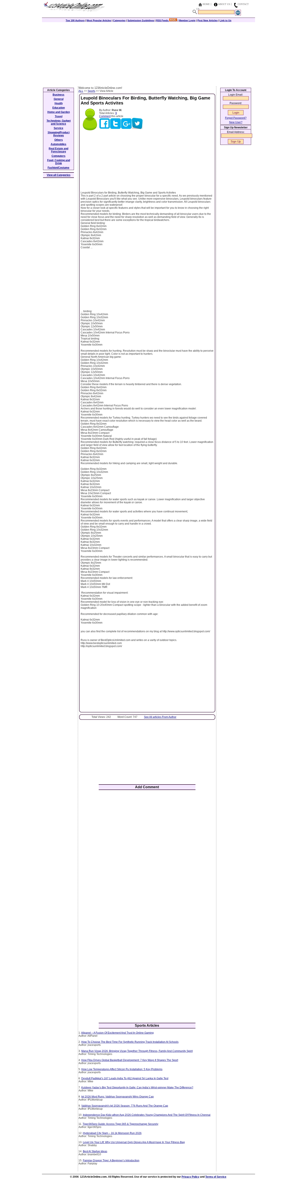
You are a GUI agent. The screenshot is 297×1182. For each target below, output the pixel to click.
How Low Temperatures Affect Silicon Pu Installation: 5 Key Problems (121, 1069)
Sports (91, 91)
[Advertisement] (148, 53)
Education (58, 107)
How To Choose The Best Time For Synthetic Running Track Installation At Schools (130, 1041)
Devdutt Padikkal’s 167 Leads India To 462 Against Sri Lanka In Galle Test (124, 1078)
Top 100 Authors (75, 20)
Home (206, 4)
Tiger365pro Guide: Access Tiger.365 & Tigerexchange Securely (120, 1124)
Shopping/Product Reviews (59, 134)
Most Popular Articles (99, 20)
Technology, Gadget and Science (59, 122)
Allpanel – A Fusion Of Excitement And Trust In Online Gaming (117, 1032)
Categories (119, 20)
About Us (224, 4)
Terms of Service (215, 1176)
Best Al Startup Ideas (95, 1151)
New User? (235, 122)
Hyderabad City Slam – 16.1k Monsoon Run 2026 (112, 1133)
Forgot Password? (236, 117)
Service (58, 128)
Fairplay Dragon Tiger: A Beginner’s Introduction (111, 1160)
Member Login (187, 20)
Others (58, 139)
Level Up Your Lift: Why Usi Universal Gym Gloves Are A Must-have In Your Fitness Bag (134, 1142)
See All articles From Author (160, 716)
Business (58, 94)
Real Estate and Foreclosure (58, 150)
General (58, 99)
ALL (80, 91)
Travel (58, 116)
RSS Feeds (162, 20)
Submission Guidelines (140, 20)
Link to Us (225, 20)
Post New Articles (207, 20)
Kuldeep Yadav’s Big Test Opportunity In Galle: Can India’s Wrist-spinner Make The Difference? (137, 1087)
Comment (105, 116)
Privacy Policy (190, 1176)
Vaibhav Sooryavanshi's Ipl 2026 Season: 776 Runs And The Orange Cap (124, 1105)
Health (59, 103)
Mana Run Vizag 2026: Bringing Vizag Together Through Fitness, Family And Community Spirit (137, 1051)
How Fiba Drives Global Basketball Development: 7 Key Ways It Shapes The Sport (129, 1060)
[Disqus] (147, 850)
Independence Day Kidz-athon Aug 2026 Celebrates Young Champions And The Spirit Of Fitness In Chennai (146, 1114)
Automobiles (58, 144)
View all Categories (58, 175)
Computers (58, 155)
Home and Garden (58, 112)
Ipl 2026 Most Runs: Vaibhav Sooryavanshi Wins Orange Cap (117, 1096)
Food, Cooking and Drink (58, 162)
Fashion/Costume (58, 167)
